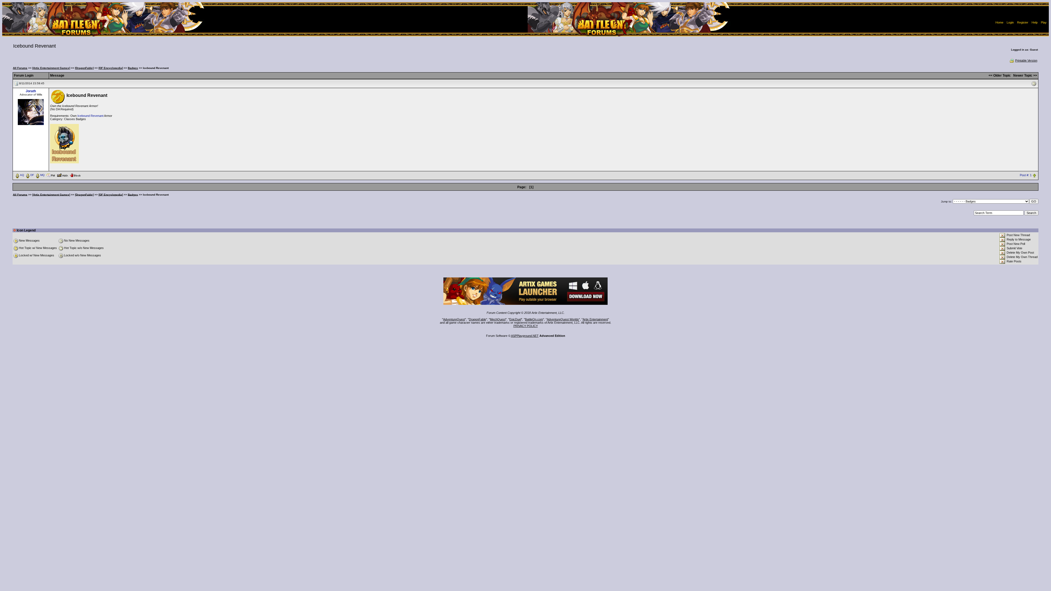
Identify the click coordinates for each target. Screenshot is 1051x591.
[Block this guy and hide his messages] (75, 174)
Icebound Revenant (90, 115)
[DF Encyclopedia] (111, 67)
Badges (133, 67)
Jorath (31, 91)
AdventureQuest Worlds (563, 319)
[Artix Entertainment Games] (51, 67)
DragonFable (477, 319)
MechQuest (498, 319)
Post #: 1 (1026, 175)
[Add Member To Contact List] (62, 174)
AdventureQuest (454, 319)
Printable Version (1026, 60)
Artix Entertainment (595, 319)
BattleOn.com (534, 319)
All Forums (20, 67)
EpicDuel (515, 319)
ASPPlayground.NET (525, 335)
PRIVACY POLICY (525, 326)
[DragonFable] (84, 67)
